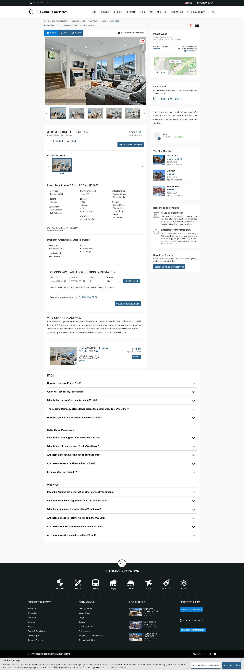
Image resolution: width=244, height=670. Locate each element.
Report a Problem (35, 640)
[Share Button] (215, 654)
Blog (142, 12)
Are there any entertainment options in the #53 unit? (75, 526)
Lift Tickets (166, 588)
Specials (131, 12)
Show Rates (132, 281)
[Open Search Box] (213, 12)
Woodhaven (172, 156)
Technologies (34, 635)
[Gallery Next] (144, 113)
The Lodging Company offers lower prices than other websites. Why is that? (88, 409)
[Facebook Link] (204, 654)
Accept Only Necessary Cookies (206, 665)
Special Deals (84, 613)
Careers (31, 622)
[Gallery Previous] (47, 113)
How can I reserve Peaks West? (64, 383)
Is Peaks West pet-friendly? (62, 472)
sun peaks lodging (79, 21)
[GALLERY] (63, 356)
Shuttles (95, 588)
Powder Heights (174, 187)
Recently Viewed (205, 3)
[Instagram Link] (210, 654)
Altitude (171, 171)
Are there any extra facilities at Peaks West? (71, 463)
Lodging (105, 12)
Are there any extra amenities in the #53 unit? (71, 535)
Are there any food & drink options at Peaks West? (74, 454)
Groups (82, 622)
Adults (91, 277)
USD (190, 3)
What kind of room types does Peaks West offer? (73, 437)
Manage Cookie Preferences (193, 630)
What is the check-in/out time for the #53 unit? (72, 400)
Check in (54, 277)
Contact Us (177, 12)
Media (31, 626)
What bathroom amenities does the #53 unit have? (74, 509)
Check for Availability (130, 145)
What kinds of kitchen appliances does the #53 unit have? (77, 500)
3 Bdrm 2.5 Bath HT (89, 348)
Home (94, 12)
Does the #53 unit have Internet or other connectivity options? (80, 492)
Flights (148, 588)
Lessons (78, 588)
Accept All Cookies (232, 665)
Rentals (131, 588)
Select (136, 357)
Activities (183, 588)
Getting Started (85, 608)
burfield (93, 21)
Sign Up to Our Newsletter (170, 267)
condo (103, 21)
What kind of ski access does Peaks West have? (73, 446)
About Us (161, 12)
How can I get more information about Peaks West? (74, 417)
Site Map (32, 617)
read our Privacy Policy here (114, 667)
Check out (74, 277)
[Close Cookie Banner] (241, 660)
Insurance (60, 588)
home (46, 21)
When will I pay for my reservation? (66, 391)
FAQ (151, 12)
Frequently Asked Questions (91, 635)
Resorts (118, 12)
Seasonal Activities (87, 640)
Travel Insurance (86, 626)
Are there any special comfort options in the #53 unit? (76, 518)
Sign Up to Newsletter (192, 609)
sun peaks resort (59, 21)
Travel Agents (85, 631)
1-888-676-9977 (88, 297)
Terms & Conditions (36, 631)
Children (109, 277)
